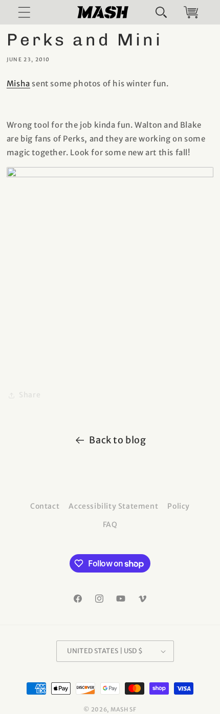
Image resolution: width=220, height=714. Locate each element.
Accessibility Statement (113, 506)
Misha (18, 83)
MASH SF (124, 709)
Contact (44, 506)
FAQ (110, 524)
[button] (161, 12)
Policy (178, 506)
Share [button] (29, 394)
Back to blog (117, 440)
